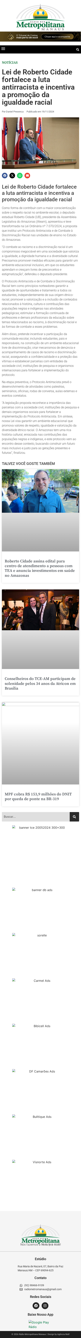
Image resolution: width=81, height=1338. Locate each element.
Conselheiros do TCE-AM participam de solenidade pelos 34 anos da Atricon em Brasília (40, 683)
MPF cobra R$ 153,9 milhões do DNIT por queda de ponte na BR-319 (38, 796)
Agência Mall (63, 1334)
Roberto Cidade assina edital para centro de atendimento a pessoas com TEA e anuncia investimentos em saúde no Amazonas (40, 568)
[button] (3, 48)
